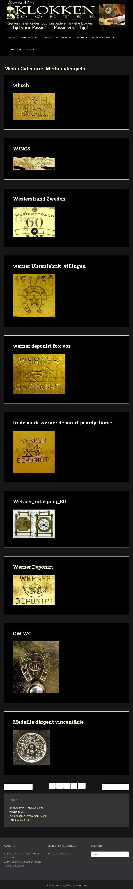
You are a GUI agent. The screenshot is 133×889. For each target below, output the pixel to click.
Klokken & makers (101, 37)
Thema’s (13, 49)
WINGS (21, 148)
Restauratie (27, 37)
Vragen (80, 37)
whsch (21, 85)
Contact (31, 49)
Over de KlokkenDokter (55, 37)
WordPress (81, 885)
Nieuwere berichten (19, 786)
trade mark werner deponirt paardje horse (62, 422)
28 (82, 785)
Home (12, 37)
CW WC (22, 633)
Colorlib (61, 885)
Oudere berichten (115, 786)
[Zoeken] (125, 854)
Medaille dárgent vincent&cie (48, 722)
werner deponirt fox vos (42, 346)
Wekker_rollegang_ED (39, 501)
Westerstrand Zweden (39, 199)
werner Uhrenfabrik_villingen (49, 266)
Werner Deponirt (33, 567)
